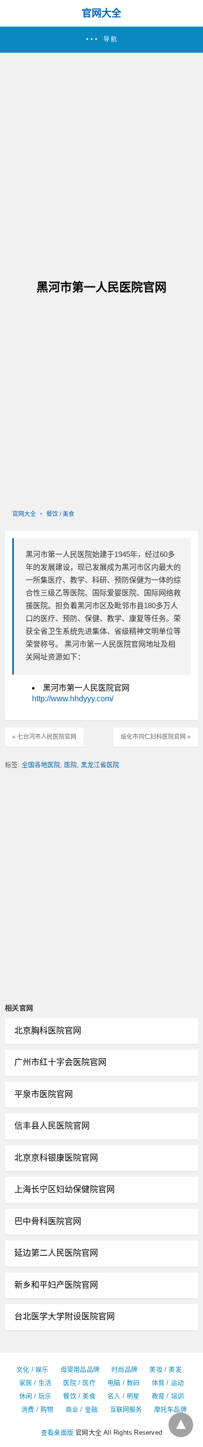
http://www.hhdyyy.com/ (72, 698)
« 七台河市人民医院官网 (44, 736)
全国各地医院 (41, 764)
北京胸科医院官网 (47, 1030)
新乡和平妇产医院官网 (56, 1285)
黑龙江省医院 (100, 764)
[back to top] (181, 1425)
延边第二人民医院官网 (56, 1253)
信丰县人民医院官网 (52, 1126)
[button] (101, 40)
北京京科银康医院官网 (56, 1158)
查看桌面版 (57, 1432)
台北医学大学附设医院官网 (64, 1316)
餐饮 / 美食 (60, 514)
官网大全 (101, 13)
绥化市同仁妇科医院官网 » (156, 736)
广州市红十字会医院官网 (60, 1062)
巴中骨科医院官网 (47, 1221)
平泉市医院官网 (43, 1094)
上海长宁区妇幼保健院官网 (64, 1189)
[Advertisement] (101, 159)
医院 (70, 764)
